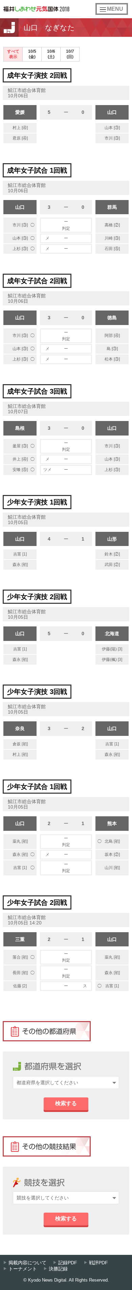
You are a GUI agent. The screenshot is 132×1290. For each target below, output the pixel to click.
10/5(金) (32, 54)
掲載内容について (27, 1262)
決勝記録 (58, 1268)
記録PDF (67, 1262)
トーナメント (22, 1268)
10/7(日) (70, 54)
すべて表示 (13, 54)
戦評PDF (98, 1262)
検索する (66, 1103)
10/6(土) (51, 54)
